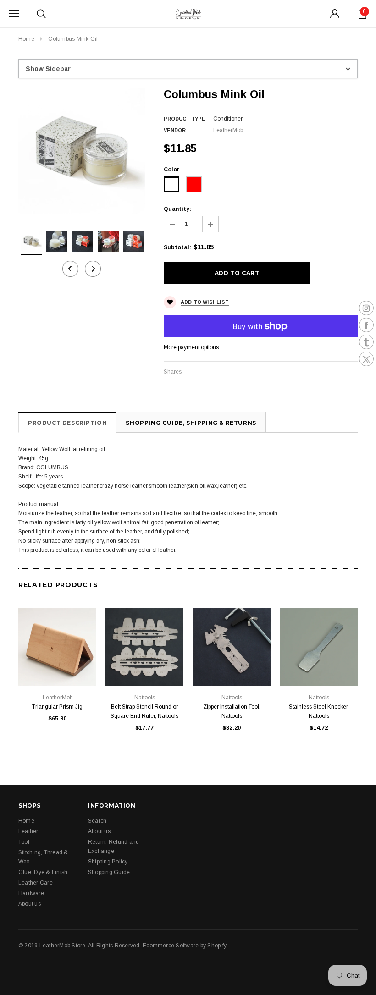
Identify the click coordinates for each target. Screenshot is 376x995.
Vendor (175, 130)
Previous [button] (70, 269)
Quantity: (177, 209)
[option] (81, 151)
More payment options (191, 347)
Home (26, 39)
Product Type (184, 118)
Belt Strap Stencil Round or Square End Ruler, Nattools (144, 711)
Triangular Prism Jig (57, 707)
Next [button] (93, 269)
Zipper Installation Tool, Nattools (231, 711)
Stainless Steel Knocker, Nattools (319, 711)
